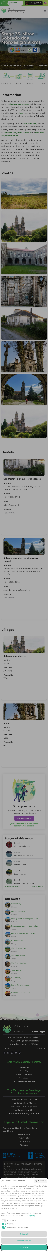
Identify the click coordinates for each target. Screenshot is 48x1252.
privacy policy (29, 1215)
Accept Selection (24, 1241)
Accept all (24, 1247)
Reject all (24, 1234)
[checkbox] (8, 1220)
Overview (42, 1181)
